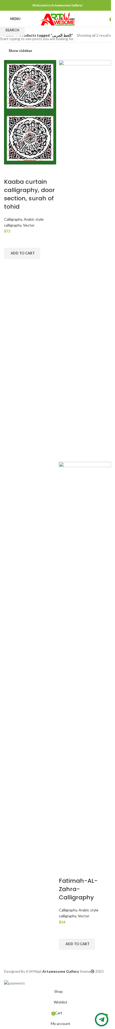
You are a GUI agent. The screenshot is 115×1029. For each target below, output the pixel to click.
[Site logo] (57, 18)
